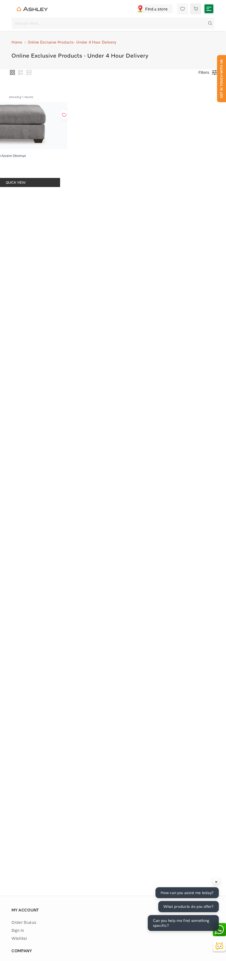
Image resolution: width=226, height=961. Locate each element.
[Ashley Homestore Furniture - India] (32, 9)
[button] (12, 72)
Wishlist (19, 938)
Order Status (24, 922)
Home (17, 42)
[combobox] (113, 23)
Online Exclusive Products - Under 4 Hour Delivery (72, 42)
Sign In (18, 930)
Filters (203, 72)
